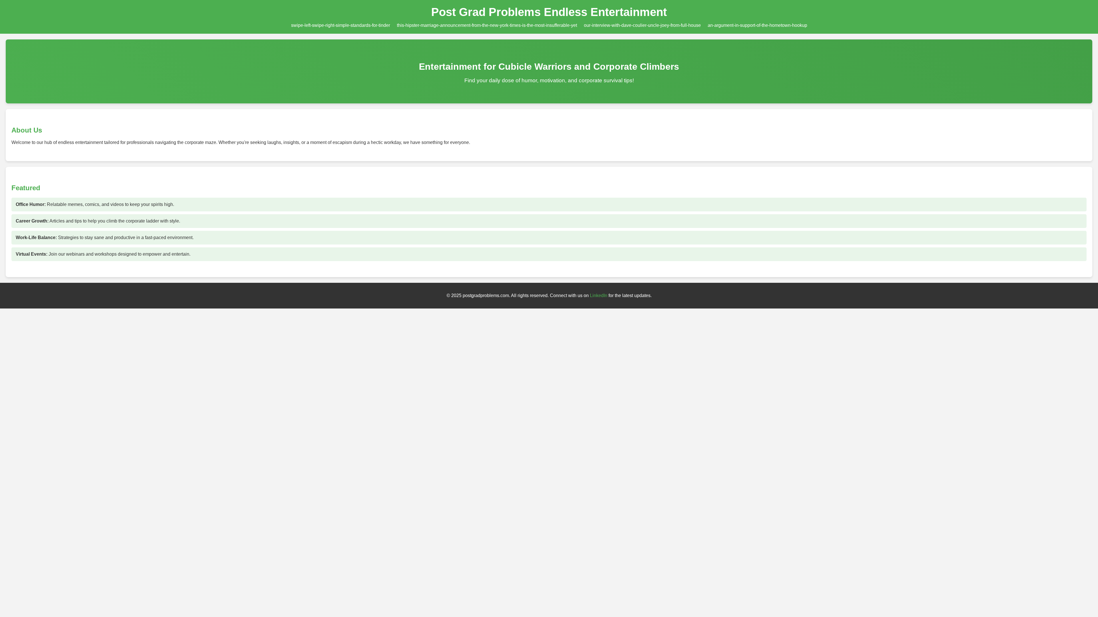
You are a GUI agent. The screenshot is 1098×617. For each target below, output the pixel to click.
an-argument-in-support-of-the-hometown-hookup (757, 25)
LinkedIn (598, 295)
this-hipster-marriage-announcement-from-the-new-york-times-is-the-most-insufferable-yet (487, 25)
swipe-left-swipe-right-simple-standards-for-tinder (340, 25)
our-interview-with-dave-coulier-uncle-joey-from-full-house (642, 25)
